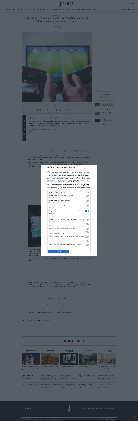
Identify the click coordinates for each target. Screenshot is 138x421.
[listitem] (69, 192)
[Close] (94, 167)
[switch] (87, 196)
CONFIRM (58, 251)
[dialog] (69, 210)
